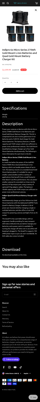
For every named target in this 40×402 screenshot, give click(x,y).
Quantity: (5, 78)
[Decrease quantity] (5, 82)
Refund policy (7, 326)
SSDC (10, 395)
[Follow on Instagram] (9, 367)
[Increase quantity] (17, 82)
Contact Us (6, 315)
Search (4, 307)
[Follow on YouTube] (15, 367)
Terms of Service (8, 322)
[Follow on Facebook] (3, 367)
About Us (5, 311)
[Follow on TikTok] (20, 367)
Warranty (5, 319)
